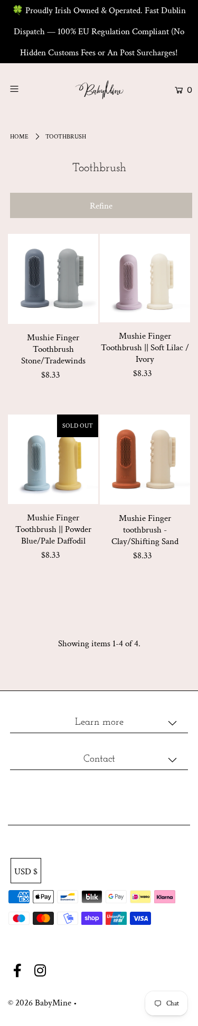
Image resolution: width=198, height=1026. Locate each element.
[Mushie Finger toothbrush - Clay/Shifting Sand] (145, 460)
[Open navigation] (26, 88)
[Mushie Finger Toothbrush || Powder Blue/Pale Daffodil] (53, 459)
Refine (101, 206)
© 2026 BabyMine (39, 1003)
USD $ (25, 871)
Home (19, 137)
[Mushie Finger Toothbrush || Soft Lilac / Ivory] (145, 278)
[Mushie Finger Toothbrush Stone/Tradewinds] (53, 279)
